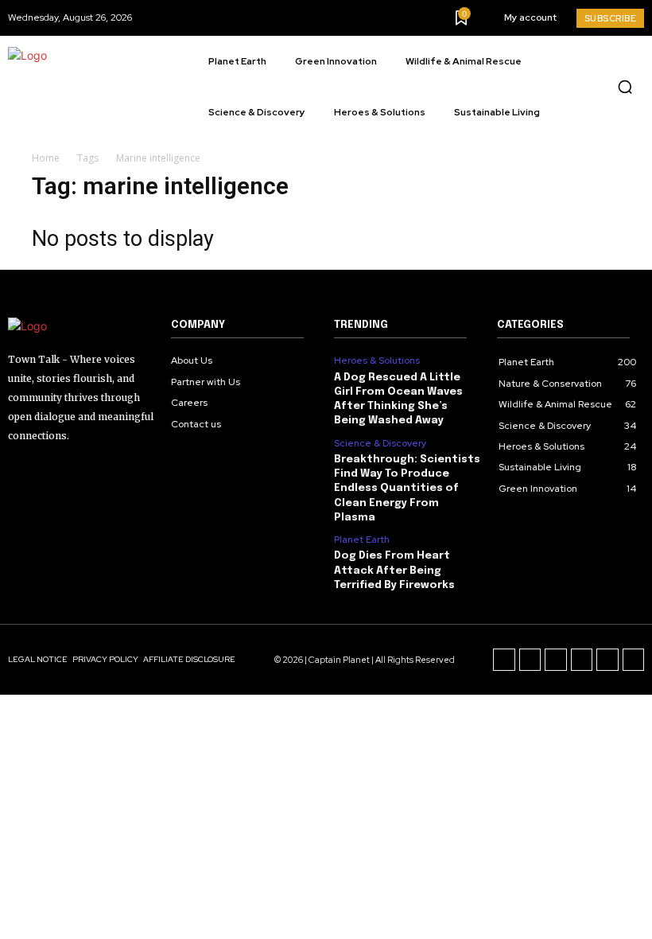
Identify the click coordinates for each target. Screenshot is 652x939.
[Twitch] (582, 660)
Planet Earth (362, 539)
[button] (625, 87)
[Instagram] (530, 660)
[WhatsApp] (634, 660)
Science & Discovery (380, 443)
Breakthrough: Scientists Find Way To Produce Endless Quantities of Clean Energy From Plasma (407, 488)
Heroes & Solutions (377, 360)
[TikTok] (556, 660)
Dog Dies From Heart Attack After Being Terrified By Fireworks (394, 570)
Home (46, 158)
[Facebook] (504, 660)
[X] (607, 660)
